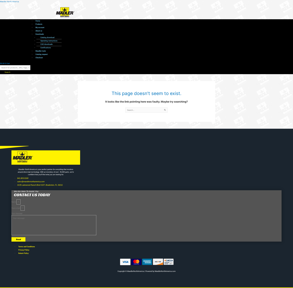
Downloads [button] (39, 34)
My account (39, 27)
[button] (141, 34)
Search (7, 72)
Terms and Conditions (26, 247)
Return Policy (23, 253)
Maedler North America (9, 1)
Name (13, 202)
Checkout (39, 58)
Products (38, 24)
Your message (16, 213)
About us (38, 31)
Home (37, 21)
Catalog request (41, 54)
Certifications (45, 48)
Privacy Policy (23, 250)
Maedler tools (40, 51)
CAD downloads (46, 44)
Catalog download (47, 37)
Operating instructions (48, 41)
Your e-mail (16, 208)
